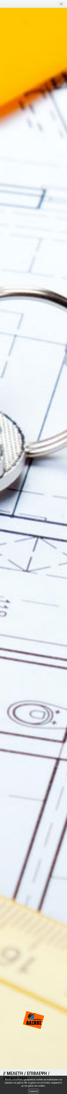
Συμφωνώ (33, 1091)
